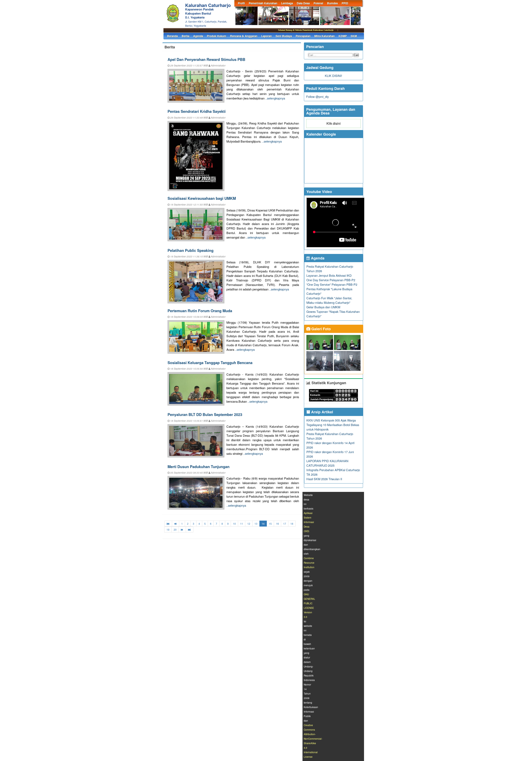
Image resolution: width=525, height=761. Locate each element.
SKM (354, 36)
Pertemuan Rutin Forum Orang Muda (200, 310)
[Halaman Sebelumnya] (175, 524)
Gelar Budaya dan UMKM (323, 307)
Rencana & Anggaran (243, 36)
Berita (185, 36)
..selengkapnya (275, 98)
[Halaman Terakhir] (189, 529)
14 (263, 523)
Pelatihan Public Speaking (190, 250)
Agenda (198, 36)
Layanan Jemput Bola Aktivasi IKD (329, 275)
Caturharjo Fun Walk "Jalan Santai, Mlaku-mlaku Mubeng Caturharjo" (329, 300)
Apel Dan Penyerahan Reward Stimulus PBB (206, 59)
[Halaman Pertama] (168, 524)
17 (284, 523)
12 (248, 523)
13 (256, 523)
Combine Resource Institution (309, 562)
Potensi (318, 3)
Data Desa (303, 3)
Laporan (266, 36)
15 (270, 523)
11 (241, 523)
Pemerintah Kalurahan (263, 3)
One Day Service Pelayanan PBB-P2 (330, 280)
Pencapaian (303, 36)
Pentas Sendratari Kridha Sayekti (197, 111)
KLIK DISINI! (333, 75)
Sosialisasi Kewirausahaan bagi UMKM (202, 198)
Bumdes (332, 3)
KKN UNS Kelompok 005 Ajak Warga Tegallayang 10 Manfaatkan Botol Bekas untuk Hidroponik (332, 424)
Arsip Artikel (321, 412)
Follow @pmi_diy (317, 96)
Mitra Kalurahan (324, 36)
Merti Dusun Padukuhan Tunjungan (198, 466)
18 (291, 523)
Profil (241, 3)
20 (175, 529)
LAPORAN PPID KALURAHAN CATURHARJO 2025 (327, 463)
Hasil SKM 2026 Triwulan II (324, 479)
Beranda (172, 36)
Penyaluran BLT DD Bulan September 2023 (205, 414)
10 (234, 523)
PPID (345, 3)
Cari (356, 55)
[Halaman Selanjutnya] (182, 529)
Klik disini (333, 123)
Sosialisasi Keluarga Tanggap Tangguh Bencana (210, 362)
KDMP (343, 36)
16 (277, 523)
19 (168, 529)
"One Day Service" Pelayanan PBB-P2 (331, 284)
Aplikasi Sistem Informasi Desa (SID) (309, 522)
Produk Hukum (216, 36)
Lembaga (287, 3)
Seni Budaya (284, 36)
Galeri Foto (320, 328)
